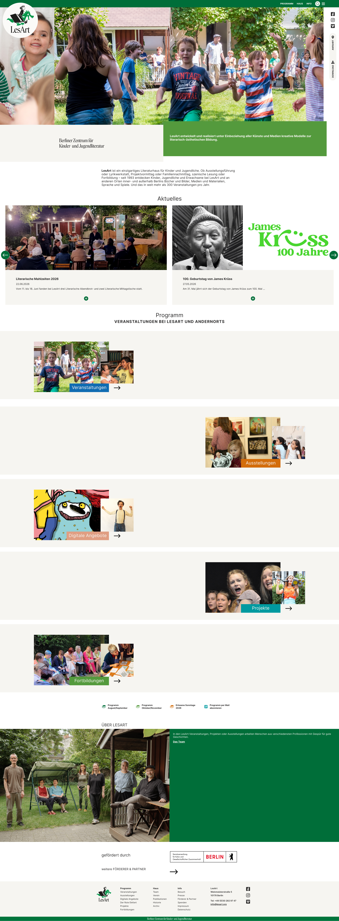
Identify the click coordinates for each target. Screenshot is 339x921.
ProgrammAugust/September (117, 706)
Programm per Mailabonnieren (220, 706)
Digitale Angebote (129, 899)
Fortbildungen (127, 909)
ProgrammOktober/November (152, 706)
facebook (333, 14)
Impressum (183, 906)
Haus (155, 888)
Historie (157, 902)
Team (156, 892)
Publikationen (160, 899)
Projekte (124, 906)
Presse (181, 895)
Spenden (182, 902)
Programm (125, 888)
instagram (333, 20)
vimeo (333, 26)
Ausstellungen (127, 895)
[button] (2, 66)
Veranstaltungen (128, 892)
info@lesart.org (219, 904)
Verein (156, 895)
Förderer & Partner (187, 899)
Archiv (156, 906)
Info (180, 888)
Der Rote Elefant (128, 902)
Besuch (181, 892)
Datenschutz (184, 909)
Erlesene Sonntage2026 (185, 706)
